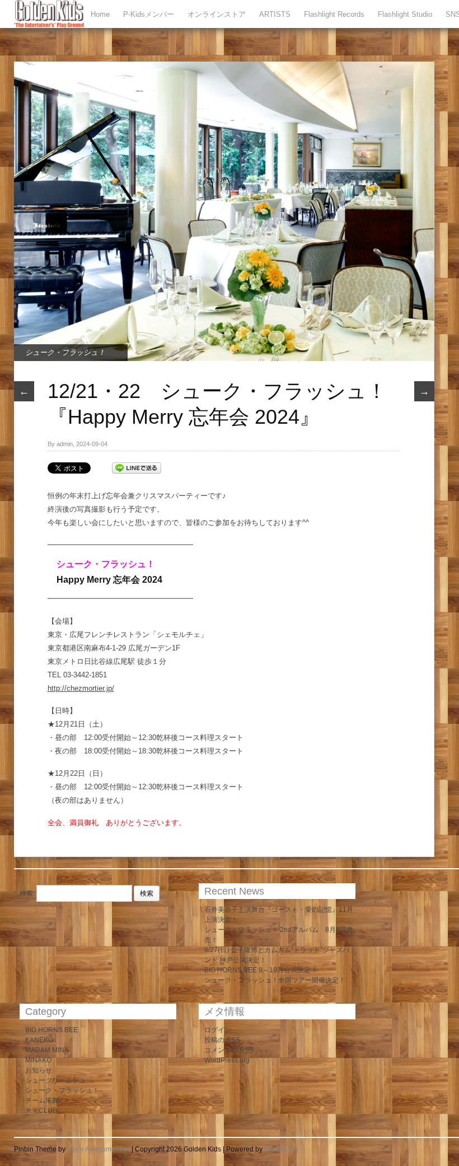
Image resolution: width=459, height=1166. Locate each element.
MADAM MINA (47, 1050)
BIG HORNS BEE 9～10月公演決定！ (260, 970)
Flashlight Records (334, 14)
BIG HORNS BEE (51, 1030)
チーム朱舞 (42, 1100)
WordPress (281, 1149)
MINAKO (38, 1060)
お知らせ (38, 1070)
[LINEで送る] (136, 467)
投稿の (222, 1040)
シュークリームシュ (55, 1080)
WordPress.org (227, 1060)
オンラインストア (217, 14)
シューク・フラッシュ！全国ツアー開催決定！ (274, 980)
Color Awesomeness (98, 1149)
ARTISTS (275, 14)
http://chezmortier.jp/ (81, 688)
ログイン (217, 1030)
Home (100, 14)
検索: (27, 893)
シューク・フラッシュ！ (65, 352)
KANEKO (39, 1040)
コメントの (229, 1050)
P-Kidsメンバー (148, 14)
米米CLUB (41, 1111)
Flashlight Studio (405, 14)
